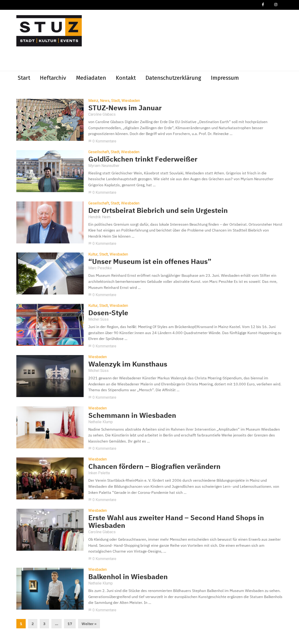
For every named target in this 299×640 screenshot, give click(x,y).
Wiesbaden (130, 101)
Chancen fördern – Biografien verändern (154, 466)
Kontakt (126, 78)
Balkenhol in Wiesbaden (128, 576)
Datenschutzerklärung (173, 78)
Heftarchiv (53, 78)
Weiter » (89, 623)
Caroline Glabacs (102, 114)
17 (70, 623)
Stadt (115, 101)
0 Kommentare (102, 141)
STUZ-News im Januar (125, 107)
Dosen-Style (108, 312)
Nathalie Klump (100, 422)
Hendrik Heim (99, 217)
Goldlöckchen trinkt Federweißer (142, 159)
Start (24, 78)
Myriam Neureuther (103, 165)
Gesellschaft (98, 152)
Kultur (93, 254)
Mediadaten (91, 78)
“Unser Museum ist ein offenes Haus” (149, 261)
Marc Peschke (100, 268)
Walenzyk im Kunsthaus (127, 364)
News (105, 101)
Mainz (93, 101)
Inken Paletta (99, 473)
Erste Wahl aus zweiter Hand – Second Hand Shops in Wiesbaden (176, 521)
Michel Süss (98, 319)
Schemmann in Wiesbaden (132, 415)
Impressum (225, 78)
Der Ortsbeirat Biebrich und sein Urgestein (158, 210)
